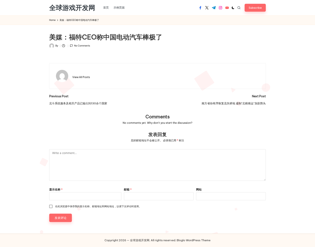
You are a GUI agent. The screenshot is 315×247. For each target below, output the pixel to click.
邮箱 (128, 189)
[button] (255, 8)
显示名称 (56, 189)
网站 (199, 189)
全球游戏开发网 (72, 7)
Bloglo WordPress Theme (193, 240)
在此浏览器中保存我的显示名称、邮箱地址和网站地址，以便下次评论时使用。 (98, 206)
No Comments (82, 45)
